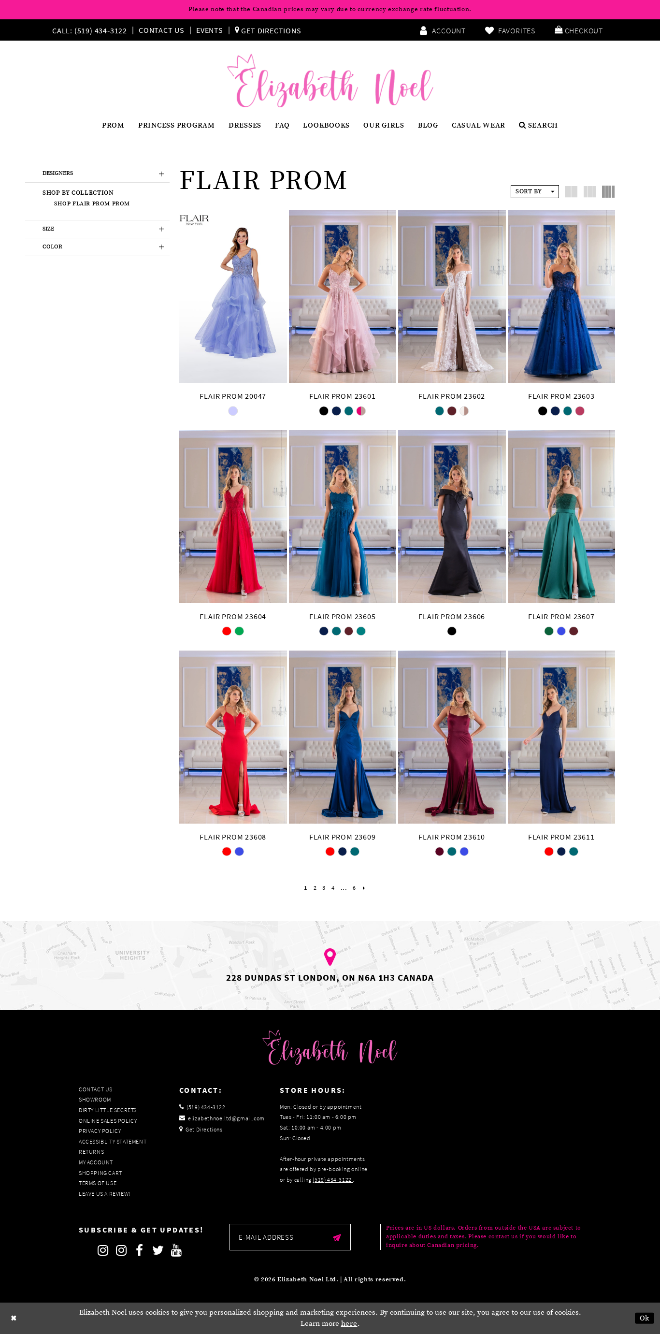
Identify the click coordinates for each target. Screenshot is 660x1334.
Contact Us (162, 30)
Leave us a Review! (104, 1193)
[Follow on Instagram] (103, 1250)
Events (209, 30)
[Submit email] (337, 1237)
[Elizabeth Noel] (330, 80)
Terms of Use (97, 1183)
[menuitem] (91, 30)
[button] (579, 30)
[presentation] (233, 296)
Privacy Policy (100, 1130)
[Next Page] (364, 888)
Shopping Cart (100, 1172)
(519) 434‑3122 (333, 1179)
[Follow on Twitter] (158, 1250)
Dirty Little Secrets (108, 1110)
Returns (91, 1151)
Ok (645, 1318)
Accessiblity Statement (112, 1141)
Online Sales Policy (108, 1120)
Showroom (95, 1099)
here (349, 1323)
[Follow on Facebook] (139, 1250)
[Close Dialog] (14, 1318)
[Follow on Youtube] (176, 1250)
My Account (96, 1162)
